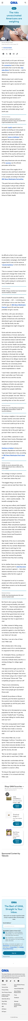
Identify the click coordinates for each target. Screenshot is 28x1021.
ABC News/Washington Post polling (12, 179)
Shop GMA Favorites (13, 786)
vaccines (8, 163)
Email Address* (7, 923)
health (10, 127)
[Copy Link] (17, 54)
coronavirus (7, 65)
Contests (4, 984)
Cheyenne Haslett (7, 47)
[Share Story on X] (7, 54)
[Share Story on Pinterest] (10, 54)
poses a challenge (13, 137)
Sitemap (16, 1001)
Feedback (16, 997)
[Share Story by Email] (13, 54)
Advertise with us (6, 998)
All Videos (4, 1009)
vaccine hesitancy (7, 265)
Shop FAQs (4, 1001)
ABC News (4, 1004)
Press (15, 995)
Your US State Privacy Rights (19, 985)
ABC (3, 1006)
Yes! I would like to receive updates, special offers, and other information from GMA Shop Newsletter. (14, 934)
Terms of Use (6, 945)
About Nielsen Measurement (17, 991)
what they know (21, 567)
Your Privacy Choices (7, 992)
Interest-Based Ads (19, 988)
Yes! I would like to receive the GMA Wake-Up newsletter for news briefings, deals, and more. (14, 939)
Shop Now (17, 806)
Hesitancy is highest (8, 448)
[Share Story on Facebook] (3, 54)
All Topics (4, 1011)
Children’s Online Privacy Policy (6, 995)
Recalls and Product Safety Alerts (17, 1005)
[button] (2, 2)
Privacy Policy (13, 947)
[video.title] (14, 33)
